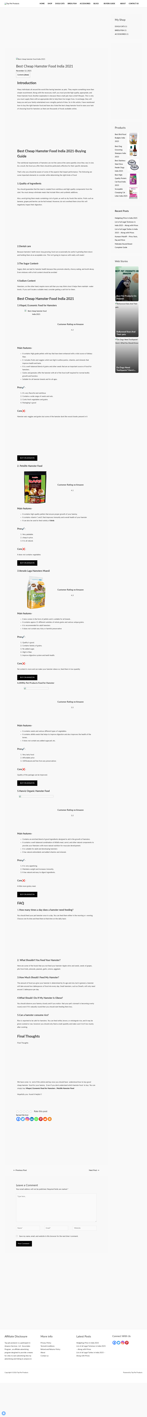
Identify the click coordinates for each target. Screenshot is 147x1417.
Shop (50, 3)
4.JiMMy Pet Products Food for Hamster (35, 683)
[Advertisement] (56, 31)
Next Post (94, 1170)
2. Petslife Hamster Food (29, 466)
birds (52, 521)
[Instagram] (27, 1119)
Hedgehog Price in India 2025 (126, 218)
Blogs (96, 3)
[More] (50, 1119)
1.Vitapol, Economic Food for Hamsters (37, 305)
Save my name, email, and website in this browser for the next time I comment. (48, 1236)
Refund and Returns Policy (50, 1349)
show (26, 75)
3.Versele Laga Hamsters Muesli (33, 571)
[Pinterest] (41, 1119)
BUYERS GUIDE (109, 3)
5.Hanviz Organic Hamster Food (33, 791)
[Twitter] (23, 1119)
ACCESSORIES (85, 3)
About (123, 3)
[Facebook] (18, 1119)
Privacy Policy (46, 1343)
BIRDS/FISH (72, 3)
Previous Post (20, 1170)
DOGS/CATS (60, 3)
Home (42, 3)
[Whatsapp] (36, 1119)
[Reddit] (45, 1119)
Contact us (134, 3)
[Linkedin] (32, 1119)
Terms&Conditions (48, 1346)
